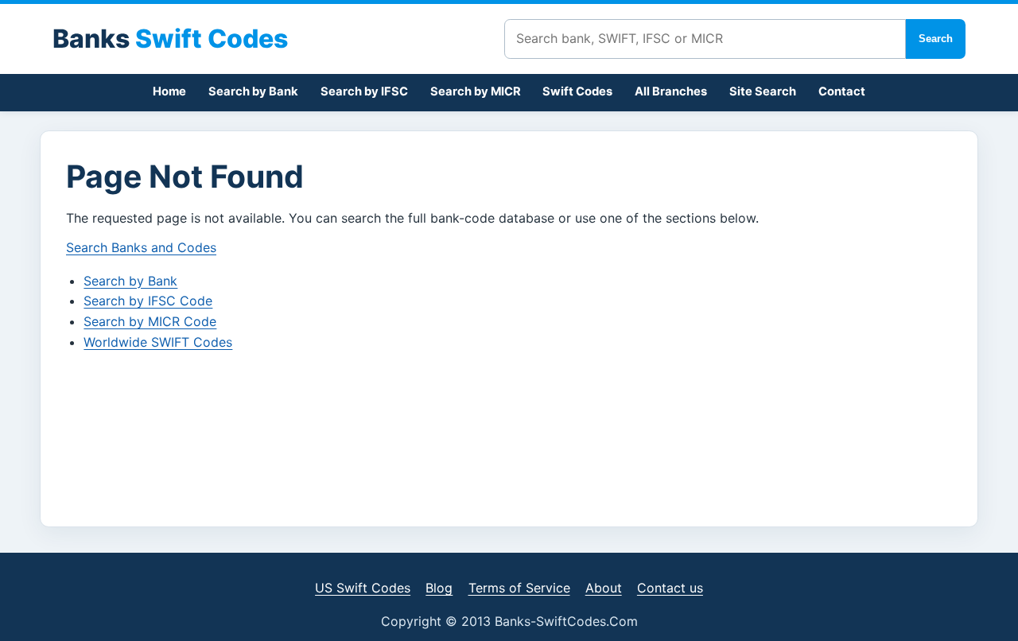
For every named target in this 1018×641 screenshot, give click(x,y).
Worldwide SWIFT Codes (158, 342)
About (603, 588)
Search (936, 39)
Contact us (670, 588)
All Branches (671, 91)
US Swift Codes (362, 588)
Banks (170, 38)
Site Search (762, 91)
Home (169, 91)
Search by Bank (253, 91)
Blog (439, 588)
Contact (841, 91)
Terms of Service (519, 588)
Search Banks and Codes (141, 247)
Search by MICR (475, 91)
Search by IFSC (364, 91)
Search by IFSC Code (148, 301)
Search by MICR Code (150, 321)
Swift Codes (577, 91)
